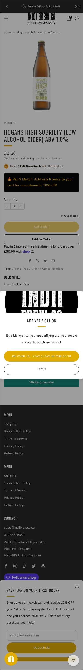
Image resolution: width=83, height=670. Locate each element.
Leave (41, 369)
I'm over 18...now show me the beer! (41, 356)
